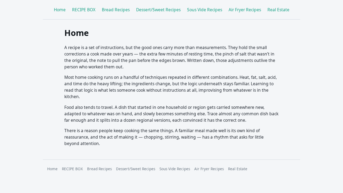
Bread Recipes (116, 10)
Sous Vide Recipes (204, 10)
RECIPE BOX (83, 10)
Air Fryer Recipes (245, 10)
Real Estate (278, 10)
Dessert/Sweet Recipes (158, 10)
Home (60, 10)
